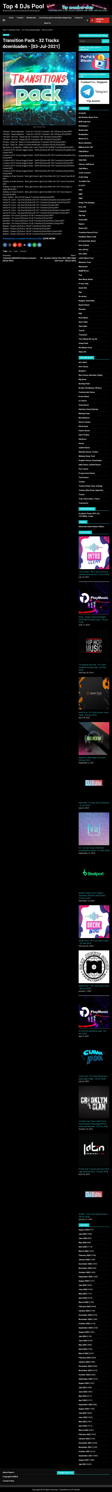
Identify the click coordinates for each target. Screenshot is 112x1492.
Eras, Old (82, 207)
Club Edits (83, 160)
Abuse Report (8, 1472)
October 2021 (84, 1451)
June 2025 (83, 1289)
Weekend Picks (100, 20)
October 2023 (84, 1375)
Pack (5, 30)
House (81, 443)
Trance (82, 495)
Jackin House (84, 448)
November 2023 (85, 1370)
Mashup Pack (84, 413)
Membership (31, 18)
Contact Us (79, 18)
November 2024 (85, 1319)
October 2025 (84, 1272)
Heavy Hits (83, 228)
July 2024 (82, 1336)
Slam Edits (83, 326)
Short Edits (83, 322)
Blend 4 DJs (83, 139)
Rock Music (83, 318)
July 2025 (82, 1285)
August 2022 (84, 1409)
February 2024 (84, 1358)
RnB (80, 313)
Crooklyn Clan (84, 181)
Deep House (84, 405)
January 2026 (84, 1260)
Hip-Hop (82, 215)
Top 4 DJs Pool (23, 6)
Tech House (84, 477)
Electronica (83, 426)
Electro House (84, 422)
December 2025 (85, 1264)
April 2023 (83, 1400)
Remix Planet (84, 305)
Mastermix (83, 267)
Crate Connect (85, 173)
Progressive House (87, 473)
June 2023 (83, 1392)
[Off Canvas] (4, 20)
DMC (81, 190)
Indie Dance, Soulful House (90, 465)
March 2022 (83, 1430)
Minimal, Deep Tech (87, 456)
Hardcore (83, 439)
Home (11, 18)
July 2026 (82, 1234)
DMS (80, 198)
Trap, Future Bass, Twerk (89, 499)
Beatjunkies (83, 134)
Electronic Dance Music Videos (91, 527)
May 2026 (82, 1243)
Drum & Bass (84, 396)
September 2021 (85, 1456)
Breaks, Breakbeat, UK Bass (90, 388)
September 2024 (85, 1328)
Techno (82, 482)
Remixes (82, 309)
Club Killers (83, 168)
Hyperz (82, 224)
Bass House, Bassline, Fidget (90, 375)
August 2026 (84, 1230)
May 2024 (82, 1345)
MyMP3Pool (84, 271)
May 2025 (82, 1294)
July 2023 (82, 1387)
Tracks (16, 251)
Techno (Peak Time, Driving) (90, 486)
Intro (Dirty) (83, 250)
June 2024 (83, 1341)
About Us (47, 23)
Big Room (83, 379)
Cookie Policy (8, 1481)
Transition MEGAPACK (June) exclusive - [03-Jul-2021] (20, 258)
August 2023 (84, 1383)
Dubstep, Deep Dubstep (88, 409)
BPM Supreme (84, 122)
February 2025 (84, 1306)
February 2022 (84, 1434)
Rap (80, 292)
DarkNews (64, 1489)
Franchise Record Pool (88, 232)
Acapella (82, 113)
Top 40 (81, 331)
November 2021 (85, 1447)
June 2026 (83, 1238)
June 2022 (83, 1417)
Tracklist (20, 18)
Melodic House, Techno (88, 452)
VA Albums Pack (85, 348)
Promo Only (83, 284)
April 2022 (83, 1426)
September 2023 (85, 1379)
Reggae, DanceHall (86, 301)
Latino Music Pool (86, 258)
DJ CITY (82, 186)
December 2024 (85, 1315)
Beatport (82, 371)
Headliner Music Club (87, 237)
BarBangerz (83, 126)
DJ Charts (83, 401)
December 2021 (85, 1443)
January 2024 (84, 1362)
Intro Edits (83, 254)
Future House (84, 431)
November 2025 (85, 1268)
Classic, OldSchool (86, 164)
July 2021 (82, 1464)
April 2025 (83, 1298)
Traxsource (83, 503)
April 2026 (83, 1247)
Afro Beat (83, 362)
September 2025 (85, 1277)
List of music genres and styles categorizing (55, 18)
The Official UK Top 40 (88, 339)
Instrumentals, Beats (87, 241)
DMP (81, 194)
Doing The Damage (86, 203)
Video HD (82, 352)
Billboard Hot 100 (86, 147)
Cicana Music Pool (86, 156)
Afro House (83, 367)
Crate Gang (83, 177)
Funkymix (82, 211)
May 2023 (82, 1396)
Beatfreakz (83, 130)
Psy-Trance (83, 469)
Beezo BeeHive (85, 143)
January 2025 (84, 1311)
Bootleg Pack (84, 384)
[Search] (87, 20)
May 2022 (82, 1422)
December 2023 (85, 1366)
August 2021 (84, 1460)
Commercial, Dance (87, 392)
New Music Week (86, 279)
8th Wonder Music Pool (88, 117)
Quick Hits (83, 288)
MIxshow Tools (85, 262)
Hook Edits (83, 220)
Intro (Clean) (84, 245)
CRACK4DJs (84, 151)
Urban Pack (83, 343)
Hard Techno (84, 435)
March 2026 (83, 1251)
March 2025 (83, 1302)
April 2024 (83, 1349)
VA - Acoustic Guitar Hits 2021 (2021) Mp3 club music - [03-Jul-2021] (58, 258)
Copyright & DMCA (10, 1477)
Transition (23, 251)
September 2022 (85, 1405)
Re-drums (83, 296)
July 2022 (82, 1413)
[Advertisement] (77, 7)
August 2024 (84, 1332)
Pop (80, 275)
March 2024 (83, 1353)
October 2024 (84, 1324)
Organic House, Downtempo (90, 460)
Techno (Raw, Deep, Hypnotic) (91, 490)
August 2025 (84, 1281)
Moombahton (84, 418)
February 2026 (84, 1255)
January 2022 (84, 1439)
